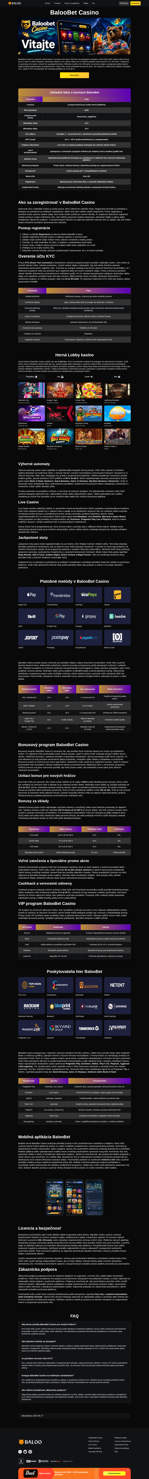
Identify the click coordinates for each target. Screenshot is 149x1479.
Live (58, 377)
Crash (87, 377)
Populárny (30, 377)
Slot (115, 377)
